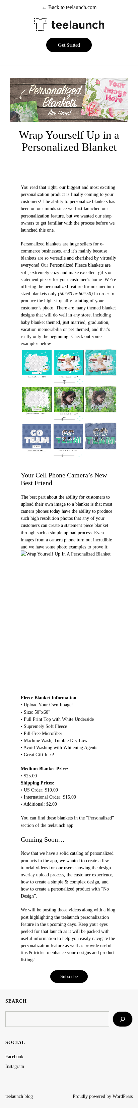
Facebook (14, 1056)
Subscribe (68, 976)
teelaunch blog (19, 1096)
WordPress (123, 1096)
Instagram (14, 1066)
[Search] (123, 1019)
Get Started (69, 45)
